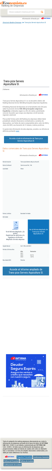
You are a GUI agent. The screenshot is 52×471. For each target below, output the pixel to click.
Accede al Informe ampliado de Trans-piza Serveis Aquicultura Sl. (26, 271)
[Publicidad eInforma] (26, 387)
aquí (17, 131)
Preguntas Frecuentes (24, 457)
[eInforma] (9, 455)
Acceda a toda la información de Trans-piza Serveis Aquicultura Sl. (26, 139)
